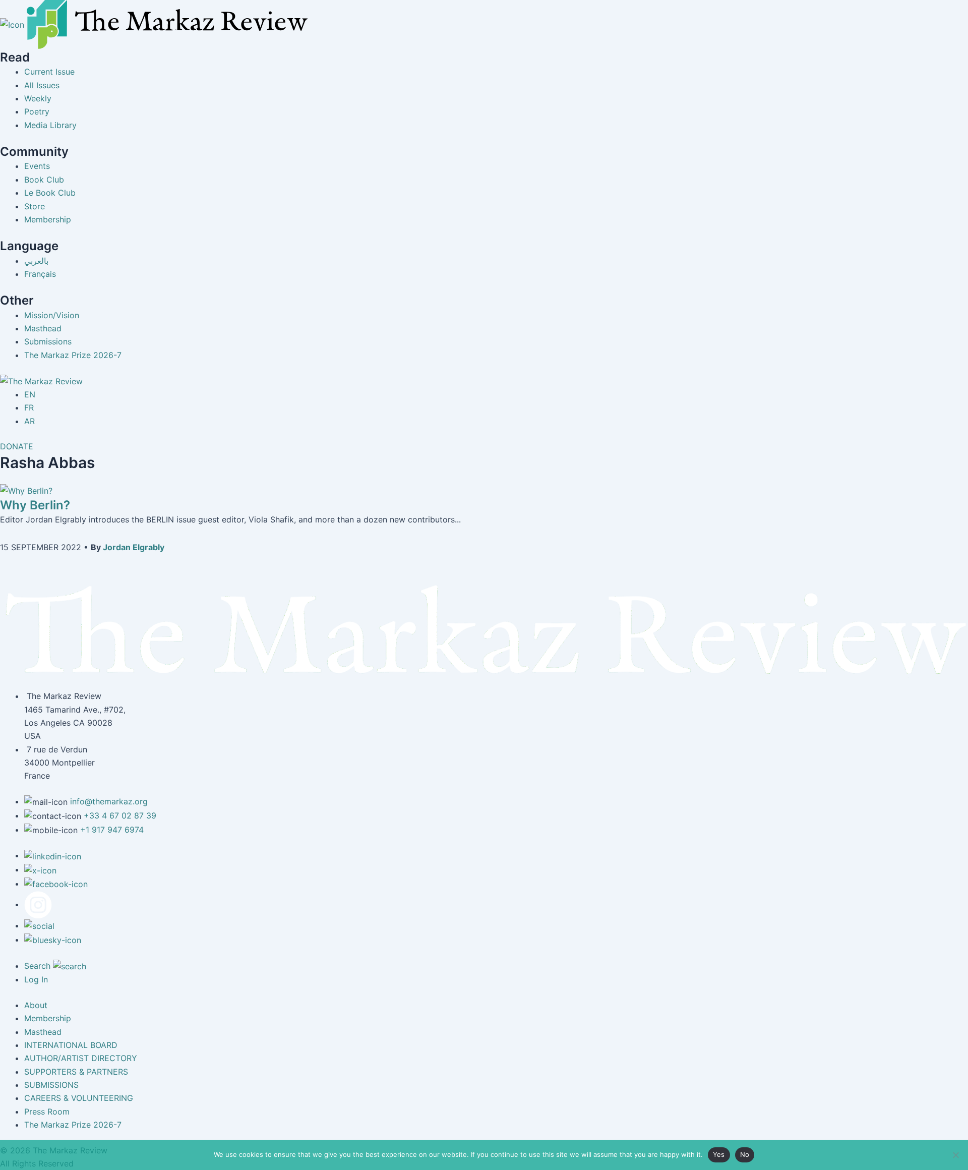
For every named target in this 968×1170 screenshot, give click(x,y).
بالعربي (36, 261)
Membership (47, 219)
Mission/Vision (51, 315)
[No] (955, 1155)
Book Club (44, 179)
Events (37, 166)
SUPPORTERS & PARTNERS (76, 1072)
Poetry (36, 111)
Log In (36, 979)
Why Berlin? (35, 505)
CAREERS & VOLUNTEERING (78, 1098)
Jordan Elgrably (133, 547)
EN (29, 394)
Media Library (50, 125)
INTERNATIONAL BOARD (70, 1045)
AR (29, 421)
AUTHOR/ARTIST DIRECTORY (80, 1058)
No (745, 1154)
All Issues (41, 85)
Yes (719, 1154)
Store (34, 206)
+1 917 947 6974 (112, 830)
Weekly (37, 98)
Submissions (48, 341)
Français (40, 274)
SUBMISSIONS (51, 1085)
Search (38, 966)
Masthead (43, 328)
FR (29, 407)
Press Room (47, 1111)
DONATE (16, 446)
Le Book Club (50, 193)
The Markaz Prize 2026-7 (73, 355)
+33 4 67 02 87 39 (120, 815)
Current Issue (49, 72)
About (35, 1005)
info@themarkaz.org (109, 801)
